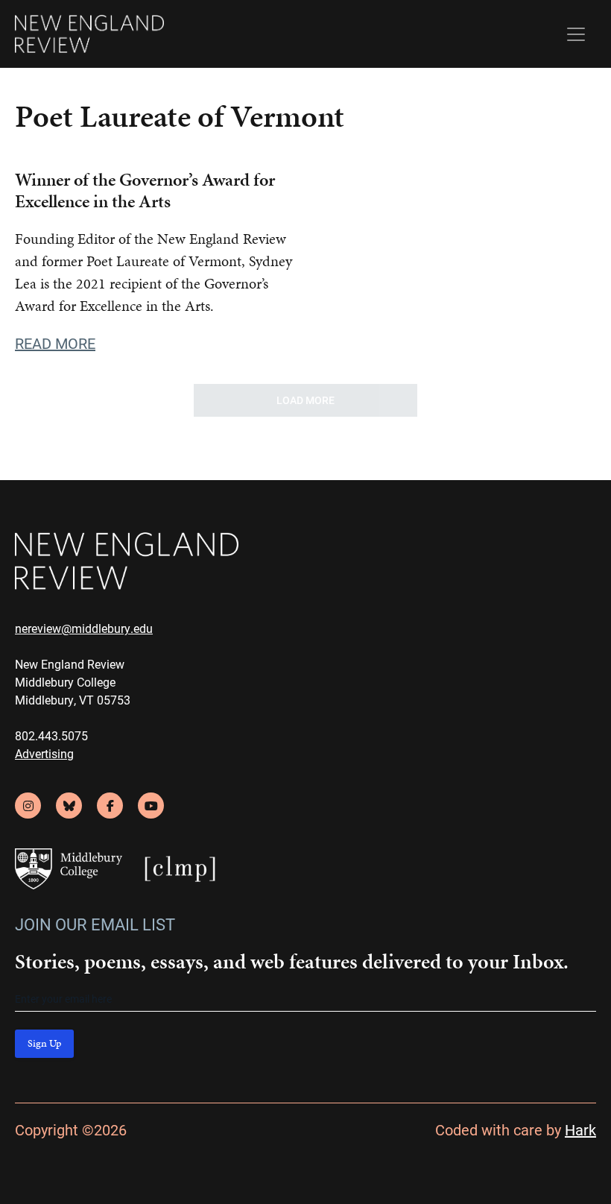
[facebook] (110, 805)
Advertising (44, 753)
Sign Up (44, 1043)
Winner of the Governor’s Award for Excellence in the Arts (145, 190)
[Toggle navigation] (576, 34)
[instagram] (28, 805)
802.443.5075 (51, 735)
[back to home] (89, 34)
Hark (580, 1129)
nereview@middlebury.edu (84, 628)
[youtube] (151, 805)
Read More (55, 343)
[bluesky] (69, 805)
